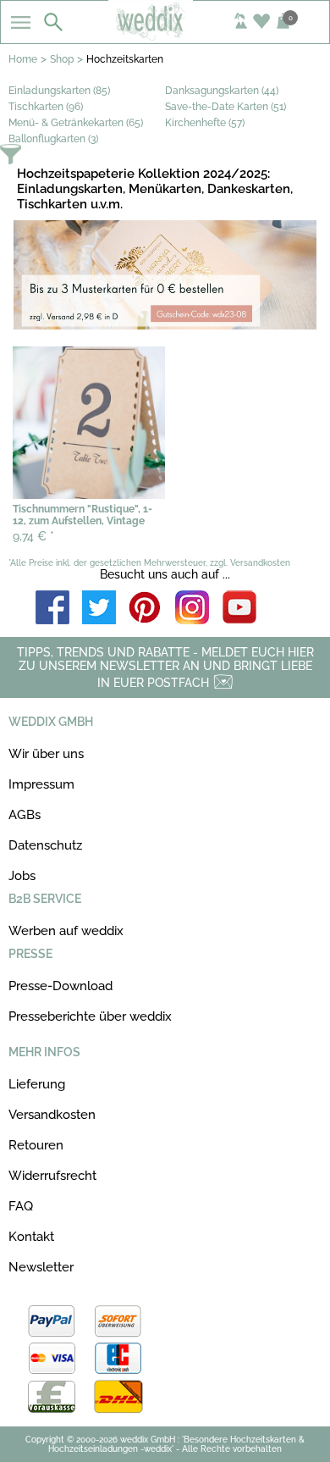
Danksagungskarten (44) (221, 91)
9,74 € (33, 536)
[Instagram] (192, 609)
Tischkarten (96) (45, 107)
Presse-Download (60, 986)
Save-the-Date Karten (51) (225, 107)
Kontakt (31, 1236)
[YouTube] (239, 609)
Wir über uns (46, 753)
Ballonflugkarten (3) (53, 139)
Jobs (22, 875)
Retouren (35, 1145)
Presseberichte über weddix (90, 1016)
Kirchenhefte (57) (205, 123)
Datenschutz (45, 845)
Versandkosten (52, 1114)
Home (22, 59)
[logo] (165, 36)
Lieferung (36, 1084)
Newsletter (41, 1267)
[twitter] (99, 609)
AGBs (24, 814)
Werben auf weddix (66, 931)
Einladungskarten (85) (59, 91)
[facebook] (52, 609)
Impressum (41, 784)
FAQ (20, 1206)
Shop (62, 59)
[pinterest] (145, 609)
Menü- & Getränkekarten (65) (75, 123)
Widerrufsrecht (52, 1175)
